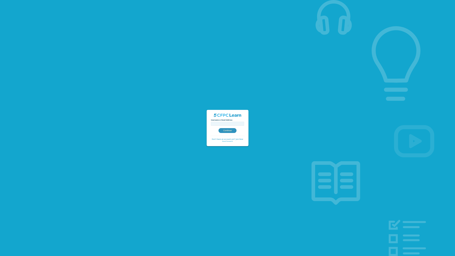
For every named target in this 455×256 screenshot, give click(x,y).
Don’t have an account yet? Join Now (227, 139)
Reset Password (227, 141)
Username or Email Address (221, 120)
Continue (227, 130)
